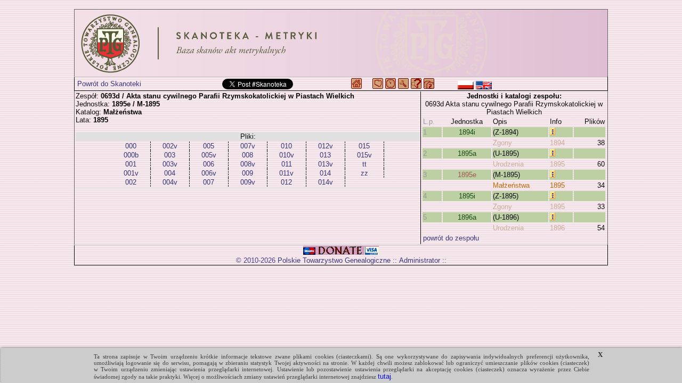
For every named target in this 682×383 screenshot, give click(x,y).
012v (325, 146)
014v (325, 182)
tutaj (384, 376)
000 (130, 146)
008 (247, 155)
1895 (557, 164)
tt (364, 164)
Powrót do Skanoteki (109, 84)
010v (286, 155)
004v (170, 182)
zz (364, 173)
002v (170, 146)
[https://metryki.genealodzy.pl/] (341, 43)
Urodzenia (508, 164)
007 (208, 182)
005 (208, 146)
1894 (557, 143)
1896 (557, 228)
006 (208, 164)
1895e (467, 175)
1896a (467, 217)
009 (247, 173)
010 (286, 146)
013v (325, 164)
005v (208, 155)
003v (170, 164)
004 (169, 173)
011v (286, 173)
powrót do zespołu (451, 238)
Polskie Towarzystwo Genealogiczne (334, 260)
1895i (467, 196)
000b (131, 155)
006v (208, 173)
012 (286, 182)
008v (247, 164)
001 (130, 164)
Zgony (502, 143)
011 (286, 164)
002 (130, 182)
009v (247, 182)
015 (364, 146)
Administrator (419, 260)
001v (131, 173)
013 (325, 155)
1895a (467, 153)
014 (325, 173)
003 (169, 155)
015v (364, 155)
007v (247, 146)
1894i (467, 132)
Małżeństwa (511, 185)
